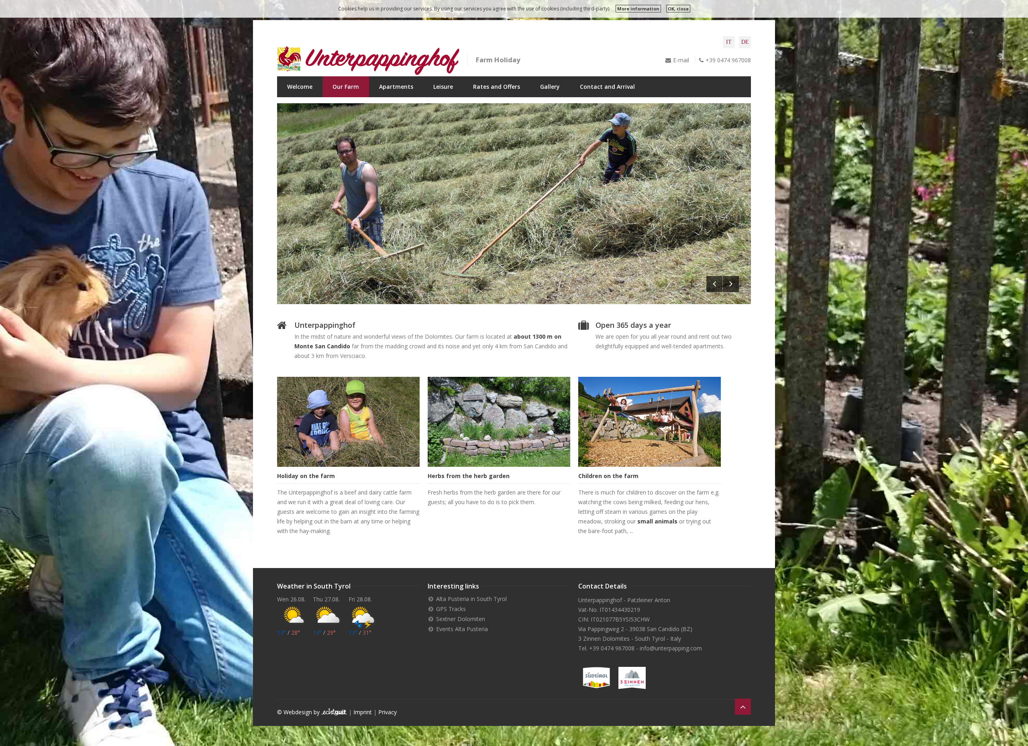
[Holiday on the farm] (348, 422)
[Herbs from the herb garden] (499, 422)
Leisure (443, 86)
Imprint (362, 712)
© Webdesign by (299, 712)
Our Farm (345, 86)
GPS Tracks (451, 609)
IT (729, 42)
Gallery (550, 86)
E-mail (681, 60)
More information (638, 9)
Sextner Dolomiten (460, 619)
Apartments (396, 86)
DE (745, 42)
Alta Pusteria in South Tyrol (471, 599)
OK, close (678, 9)
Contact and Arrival (607, 86)
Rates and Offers (496, 86)
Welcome (299, 86)
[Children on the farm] (649, 422)
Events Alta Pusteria (462, 629)
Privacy (387, 712)
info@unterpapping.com (671, 648)
